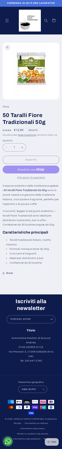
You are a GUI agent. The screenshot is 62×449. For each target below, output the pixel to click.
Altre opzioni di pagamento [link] (31, 178)
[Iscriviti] (51, 319)
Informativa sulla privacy (32, 428)
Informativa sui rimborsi (36, 423)
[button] (7, 20)
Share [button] (9, 273)
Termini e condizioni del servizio (32, 434)
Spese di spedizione (27, 135)
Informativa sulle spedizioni (27, 439)
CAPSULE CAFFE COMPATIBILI (29, 419)
